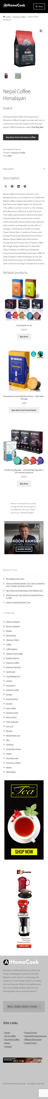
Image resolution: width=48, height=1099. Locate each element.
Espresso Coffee (12, 663)
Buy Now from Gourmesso (24, 410)
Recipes (9, 731)
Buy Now (24, 336)
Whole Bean (11, 772)
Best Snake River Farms (22, 1006)
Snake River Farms (13, 749)
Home (8, 16)
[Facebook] (12, 186)
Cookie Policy (30, 1043)
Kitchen (9, 703)
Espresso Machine (13, 667)
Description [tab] (8, 168)
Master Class (11, 717)
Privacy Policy (30, 1032)
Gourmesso (10, 685)
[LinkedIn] (18, 186)
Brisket (9, 631)
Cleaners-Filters (12, 640)
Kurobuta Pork (12, 713)
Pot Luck (9, 726)
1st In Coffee (10, 1036)
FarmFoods (10, 672)
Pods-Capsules (12, 722)
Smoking (9, 744)
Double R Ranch (12, 658)
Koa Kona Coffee (11, 1039)
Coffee (8, 644)
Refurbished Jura (13, 735)
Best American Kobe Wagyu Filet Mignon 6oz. (24, 590)
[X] (5, 186)
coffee (9, 155)
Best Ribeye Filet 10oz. (15, 579)
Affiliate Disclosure (32, 1039)
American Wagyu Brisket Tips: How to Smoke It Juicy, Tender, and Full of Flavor (25, 584)
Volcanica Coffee (19, 16)
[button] (41, 31)
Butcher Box (11, 635)
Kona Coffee (11, 708)
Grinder (9, 694)
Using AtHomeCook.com (35, 1036)
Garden (9, 681)
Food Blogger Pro (13, 676)
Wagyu (9, 767)
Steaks (9, 753)
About (7, 1043)
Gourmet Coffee (12, 690)
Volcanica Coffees (13, 763)
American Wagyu (13, 622)
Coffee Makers (11, 649)
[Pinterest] (25, 186)
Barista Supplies (13, 626)
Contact (8, 1046)
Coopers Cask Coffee (14, 653)
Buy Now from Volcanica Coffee (20, 137)
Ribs (8, 740)
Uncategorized (12, 758)
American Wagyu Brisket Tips (18, 602)
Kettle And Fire (12, 699)
